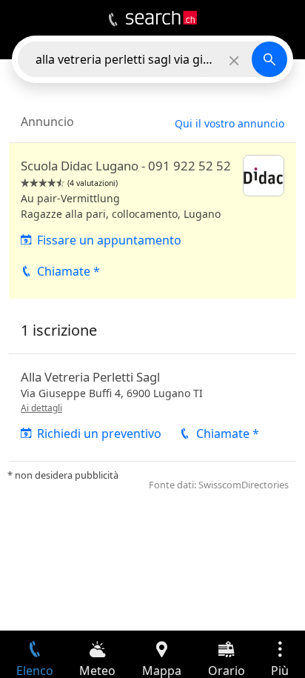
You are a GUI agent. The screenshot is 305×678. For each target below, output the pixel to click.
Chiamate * (68, 271)
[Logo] (161, 17)
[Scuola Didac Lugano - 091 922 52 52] (152, 221)
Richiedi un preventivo (99, 433)
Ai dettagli (41, 408)
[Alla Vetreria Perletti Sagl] (152, 407)
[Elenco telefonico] (113, 20)
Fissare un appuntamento (109, 240)
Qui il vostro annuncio (229, 123)
